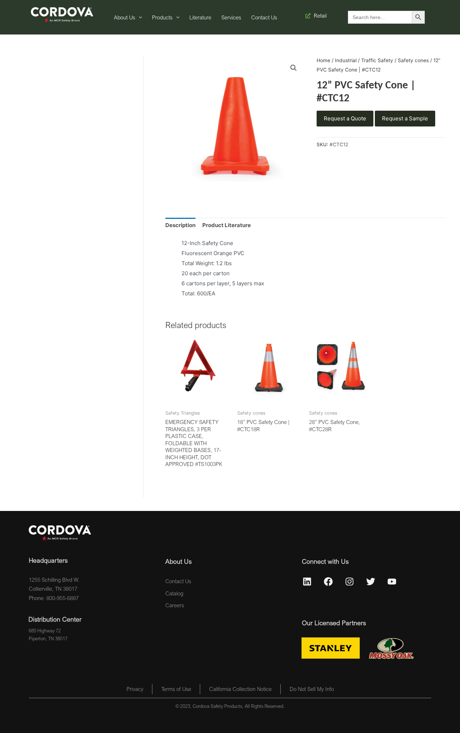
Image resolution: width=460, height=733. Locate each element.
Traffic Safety (377, 60)
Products (162, 17)
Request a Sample (405, 118)
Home (323, 60)
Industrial (345, 60)
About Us (124, 17)
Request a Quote (345, 118)
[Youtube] (392, 582)
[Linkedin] (307, 582)
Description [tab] (180, 225)
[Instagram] (350, 582)
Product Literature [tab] (226, 225)
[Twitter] (371, 582)
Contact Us (264, 17)
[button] (293, 67)
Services (231, 17)
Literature (200, 17)
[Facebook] (328, 582)
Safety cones (413, 60)
